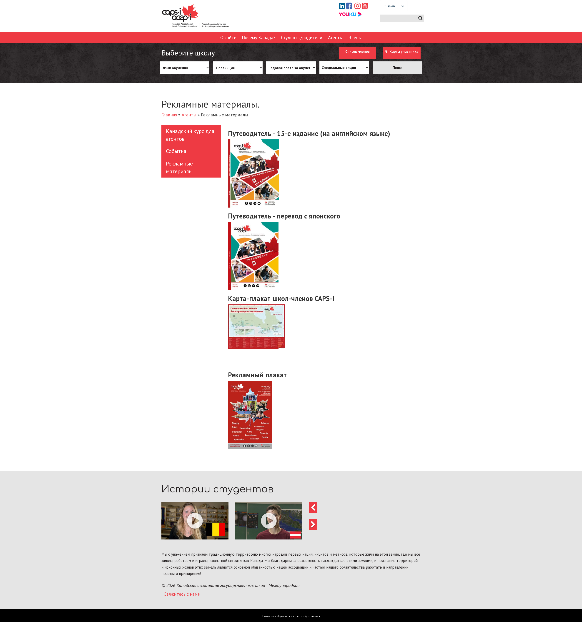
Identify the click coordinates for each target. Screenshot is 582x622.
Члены (355, 37)
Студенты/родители (301, 37)
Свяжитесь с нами (182, 594)
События (176, 151)
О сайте (228, 37)
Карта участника (403, 51)
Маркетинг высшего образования (298, 616)
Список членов (357, 51)
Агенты (335, 37)
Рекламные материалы (179, 167)
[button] (194, 520)
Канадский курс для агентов (190, 135)
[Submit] (420, 18)
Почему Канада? (258, 37)
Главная (169, 115)
